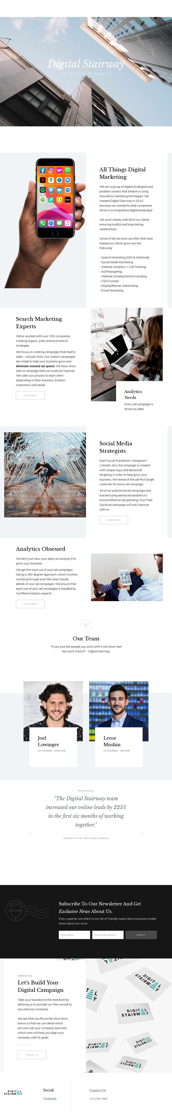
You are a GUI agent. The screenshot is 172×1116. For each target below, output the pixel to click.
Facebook (50, 1098)
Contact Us (97, 1090)
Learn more (30, 395)
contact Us (32, 1055)
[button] (30, 834)
